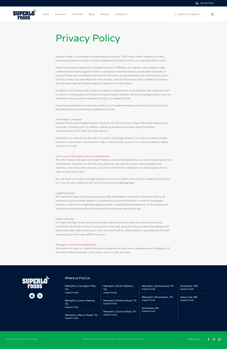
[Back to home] (24, 14)
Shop (91, 14)
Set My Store (207, 3)
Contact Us (121, 14)
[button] (204, 3)
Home (45, 14)
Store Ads (77, 14)
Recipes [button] (105, 14)
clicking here (126, 182)
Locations (60, 14)
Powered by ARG (135, 339)
